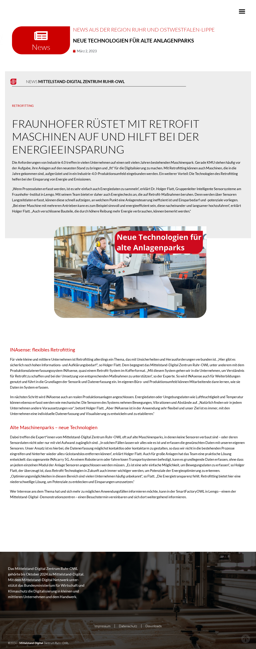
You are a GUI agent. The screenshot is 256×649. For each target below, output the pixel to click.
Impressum (102, 626)
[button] (242, 11)
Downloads (153, 626)
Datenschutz (128, 626)
